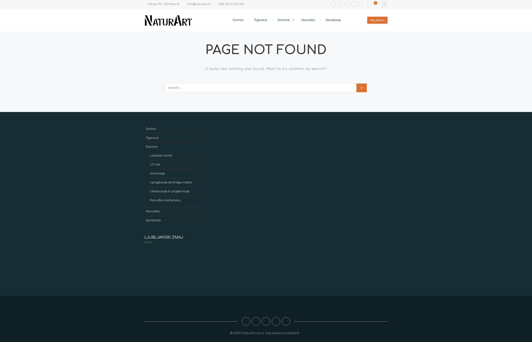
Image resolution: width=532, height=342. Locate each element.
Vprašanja (333, 20)
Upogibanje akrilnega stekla (171, 182)
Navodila (308, 20)
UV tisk (155, 164)
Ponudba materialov (165, 200)
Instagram (340, 4)
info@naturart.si (198, 4)
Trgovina (260, 20)
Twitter (353, 4)
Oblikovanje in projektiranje (169, 191)
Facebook (333, 4)
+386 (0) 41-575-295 (231, 4)
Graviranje (157, 173)
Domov (238, 20)
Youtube (347, 4)
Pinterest (360, 4)
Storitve (283, 20)
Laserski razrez (161, 155)
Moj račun (377, 20)
